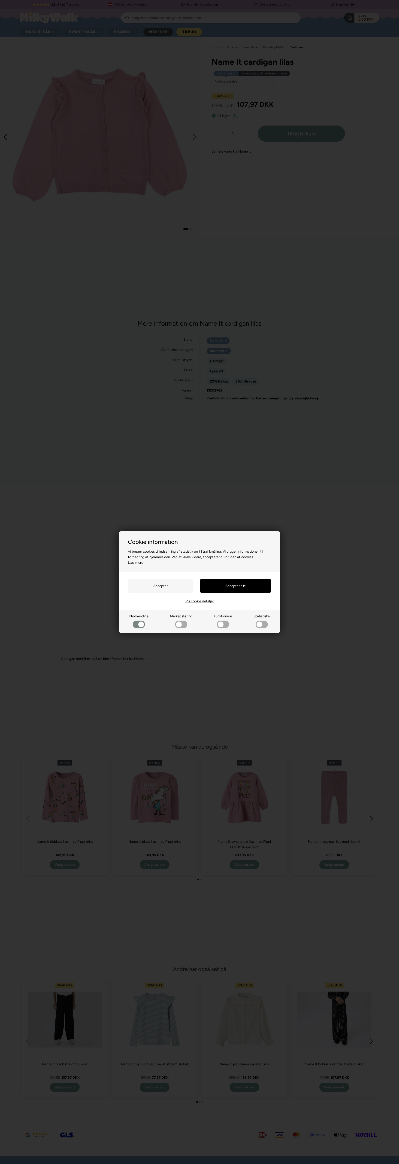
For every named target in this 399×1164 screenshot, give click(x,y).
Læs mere (135, 563)
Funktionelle (223, 616)
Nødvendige (138, 616)
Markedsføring (181, 616)
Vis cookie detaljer (199, 601)
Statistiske (262, 616)
